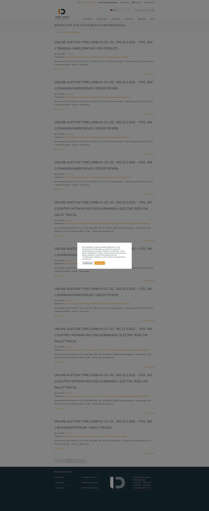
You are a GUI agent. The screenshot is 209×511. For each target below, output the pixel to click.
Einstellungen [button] (87, 263)
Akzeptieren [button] (100, 263)
